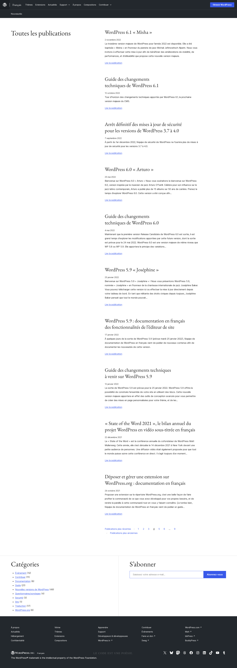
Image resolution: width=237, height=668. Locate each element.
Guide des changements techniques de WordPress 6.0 (132, 219)
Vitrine (57, 627)
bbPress (190, 636)
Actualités (15, 632)
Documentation (23, 581)
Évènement (20, 573)
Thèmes (58, 632)
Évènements (147, 632)
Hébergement (17, 636)
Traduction (20, 606)
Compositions (61, 640)
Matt (188, 632)
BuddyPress (191, 640)
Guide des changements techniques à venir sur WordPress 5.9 (138, 373)
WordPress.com (193, 627)
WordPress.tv (105, 640)
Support (101, 632)
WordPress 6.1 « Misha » (128, 32)
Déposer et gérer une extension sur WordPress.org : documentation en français (145, 479)
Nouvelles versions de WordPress (32, 589)
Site (17, 601)
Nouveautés (16, 14)
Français (40, 653)
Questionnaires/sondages (28, 593)
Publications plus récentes (118, 529)
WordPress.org (22, 610)
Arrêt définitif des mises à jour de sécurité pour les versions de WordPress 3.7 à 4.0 (143, 127)
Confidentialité (17, 640)
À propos (15, 627)
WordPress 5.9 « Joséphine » (132, 270)
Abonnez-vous (215, 574)
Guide (18, 585)
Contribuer (20, 577)
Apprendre (103, 627)
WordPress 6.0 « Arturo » (129, 169)
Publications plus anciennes (124, 533)
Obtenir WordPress (222, 5)
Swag (145, 640)
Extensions (59, 636)
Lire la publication (113, 63)
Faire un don (148, 636)
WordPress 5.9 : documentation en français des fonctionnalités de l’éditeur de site (145, 324)
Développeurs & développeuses (113, 636)
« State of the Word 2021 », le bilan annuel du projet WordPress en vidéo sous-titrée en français (150, 426)
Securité (19, 597)
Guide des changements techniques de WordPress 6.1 (132, 82)
